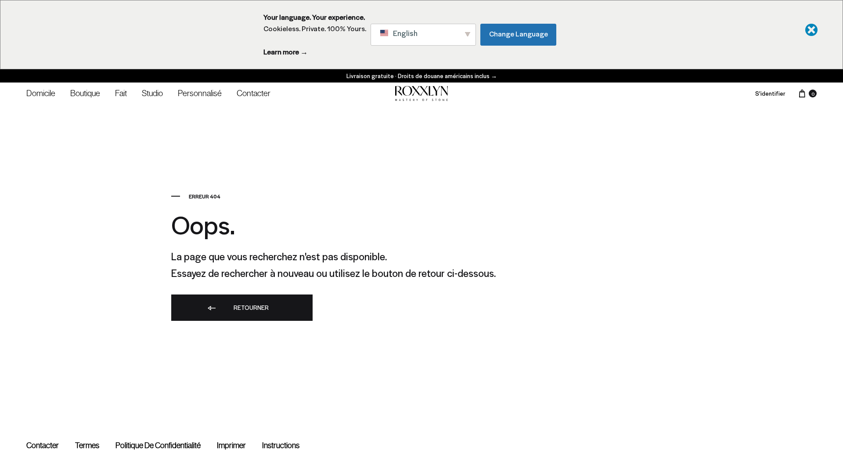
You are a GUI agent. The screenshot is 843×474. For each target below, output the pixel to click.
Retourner (250, 307)
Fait (121, 93)
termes (87, 445)
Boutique (85, 93)
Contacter (253, 93)
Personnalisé (200, 93)
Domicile (40, 93)
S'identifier (770, 93)
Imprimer (231, 445)
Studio (152, 93)
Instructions (280, 445)
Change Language (518, 34)
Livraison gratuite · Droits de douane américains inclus (421, 76)
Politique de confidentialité (158, 445)
